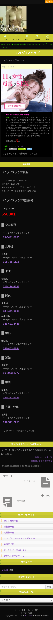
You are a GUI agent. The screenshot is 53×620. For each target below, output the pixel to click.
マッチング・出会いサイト (16, 550)
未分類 (5, 570)
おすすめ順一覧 (11, 521)
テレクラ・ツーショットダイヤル (19, 538)
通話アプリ (9, 544)
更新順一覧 (9, 532)
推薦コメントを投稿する (41, 461)
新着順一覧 (9, 527)
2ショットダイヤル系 (16, 146)
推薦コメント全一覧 (43, 457)
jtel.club (28, 615)
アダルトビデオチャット (15, 556)
